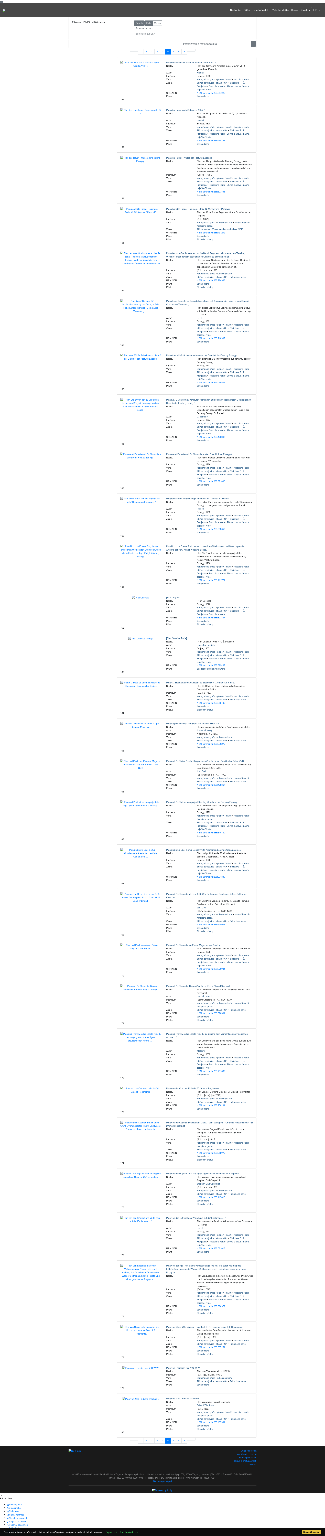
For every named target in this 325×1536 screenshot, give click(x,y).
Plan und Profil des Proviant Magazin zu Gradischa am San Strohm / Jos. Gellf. (205, 761)
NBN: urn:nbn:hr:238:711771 (211, 580)
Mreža (157, 23)
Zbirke (247, 10)
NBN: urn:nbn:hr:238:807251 (211, 1347)
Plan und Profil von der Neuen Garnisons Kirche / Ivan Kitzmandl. (198, 986)
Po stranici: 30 (143, 28)
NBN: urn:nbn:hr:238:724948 (211, 280)
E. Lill (199, 317)
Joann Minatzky (204, 730)
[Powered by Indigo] (162, 1490)
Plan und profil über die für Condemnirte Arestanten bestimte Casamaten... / (203, 849)
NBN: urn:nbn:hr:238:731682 (211, 1071)
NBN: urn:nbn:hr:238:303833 (211, 191)
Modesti (201, 1050)
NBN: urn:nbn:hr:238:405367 (211, 784)
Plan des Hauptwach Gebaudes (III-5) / (185, 110)
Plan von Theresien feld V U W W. (183, 1367)
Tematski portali (260, 10)
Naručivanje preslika (246, 1454)
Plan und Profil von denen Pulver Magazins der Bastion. (193, 945)
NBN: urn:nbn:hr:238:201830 (211, 876)
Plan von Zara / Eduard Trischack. (183, 1398)
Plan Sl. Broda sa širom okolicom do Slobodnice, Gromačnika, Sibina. (200, 682)
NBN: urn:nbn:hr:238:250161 (211, 1105)
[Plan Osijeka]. (173, 597)
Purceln (200, 508)
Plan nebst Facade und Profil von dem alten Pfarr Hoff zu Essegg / (199, 454)
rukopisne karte (241, 79)
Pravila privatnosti (247, 1457)
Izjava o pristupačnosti (245, 1460)
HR (315, 10)
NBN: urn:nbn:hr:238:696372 (211, 1306)
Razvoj (294, 10)
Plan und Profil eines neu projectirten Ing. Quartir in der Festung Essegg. (201, 802)
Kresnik (200, 72)
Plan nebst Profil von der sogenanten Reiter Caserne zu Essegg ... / (199, 498)
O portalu (305, 10)
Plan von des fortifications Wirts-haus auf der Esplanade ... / (196, 1217)
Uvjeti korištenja (248, 1450)
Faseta (139, 23)
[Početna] (4, 10)
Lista (148, 23)
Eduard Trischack (205, 1405)
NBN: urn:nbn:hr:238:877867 (211, 617)
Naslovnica (235, 10)
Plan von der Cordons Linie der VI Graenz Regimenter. (193, 1088)
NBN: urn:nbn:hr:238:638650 (211, 529)
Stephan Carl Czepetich (208, 1183)
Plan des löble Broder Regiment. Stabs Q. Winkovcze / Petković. (198, 208)
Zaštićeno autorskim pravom (211, 668)
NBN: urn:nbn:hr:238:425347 (211, 436)
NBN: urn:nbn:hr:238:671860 (211, 481)
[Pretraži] (253, 44)
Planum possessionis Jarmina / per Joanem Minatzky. (192, 723)
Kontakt (252, 1464)
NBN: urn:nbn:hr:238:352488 (211, 702)
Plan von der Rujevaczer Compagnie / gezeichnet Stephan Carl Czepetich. (203, 1173)
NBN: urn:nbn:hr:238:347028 (211, 92)
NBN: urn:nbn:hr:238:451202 (211, 232)
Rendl (200, 1228)
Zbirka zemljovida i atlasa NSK (212, 82)
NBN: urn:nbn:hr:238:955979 (211, 1152)
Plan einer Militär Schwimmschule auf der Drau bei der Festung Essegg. (201, 355)
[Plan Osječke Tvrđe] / (177, 638)
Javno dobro (203, 96)
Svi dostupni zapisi (162, 1481)
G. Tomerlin (202, 416)
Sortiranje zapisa (145, 33)
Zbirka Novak (203, 229)
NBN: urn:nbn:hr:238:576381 (211, 1013)
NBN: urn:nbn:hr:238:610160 (211, 832)
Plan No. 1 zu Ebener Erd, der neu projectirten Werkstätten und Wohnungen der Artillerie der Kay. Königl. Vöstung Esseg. (205, 548)
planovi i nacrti (224, 79)
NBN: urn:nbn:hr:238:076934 (211, 968)
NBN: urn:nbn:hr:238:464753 (211, 140)
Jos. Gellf (201, 771)
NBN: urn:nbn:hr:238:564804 (211, 382)
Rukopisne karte (217, 86)
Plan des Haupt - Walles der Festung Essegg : (189, 157)
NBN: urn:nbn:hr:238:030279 (211, 743)
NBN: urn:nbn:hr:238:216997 (211, 338)
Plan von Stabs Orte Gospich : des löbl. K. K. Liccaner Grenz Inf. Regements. (204, 1326)
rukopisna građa (204, 225)
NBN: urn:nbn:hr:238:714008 (211, 924)
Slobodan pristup (205, 239)
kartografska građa (206, 79)
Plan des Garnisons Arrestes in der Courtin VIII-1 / (191, 62)
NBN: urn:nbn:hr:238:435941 (211, 1422)
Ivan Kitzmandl (204, 996)
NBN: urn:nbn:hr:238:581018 (211, 1248)
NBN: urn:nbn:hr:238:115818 (211, 1197)
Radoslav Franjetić (206, 645)
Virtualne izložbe (280, 10)
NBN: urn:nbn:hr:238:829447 (211, 665)
